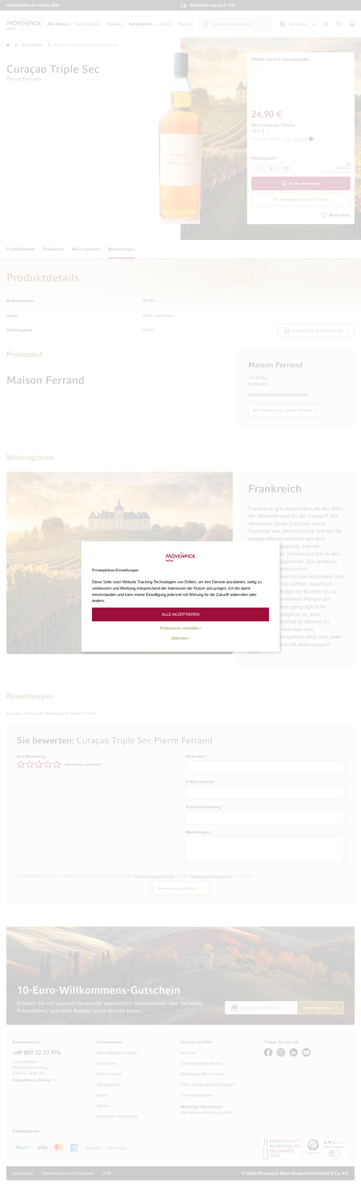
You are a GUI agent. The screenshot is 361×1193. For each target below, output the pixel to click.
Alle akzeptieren (181, 614)
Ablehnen (179, 638)
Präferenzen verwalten (179, 628)
